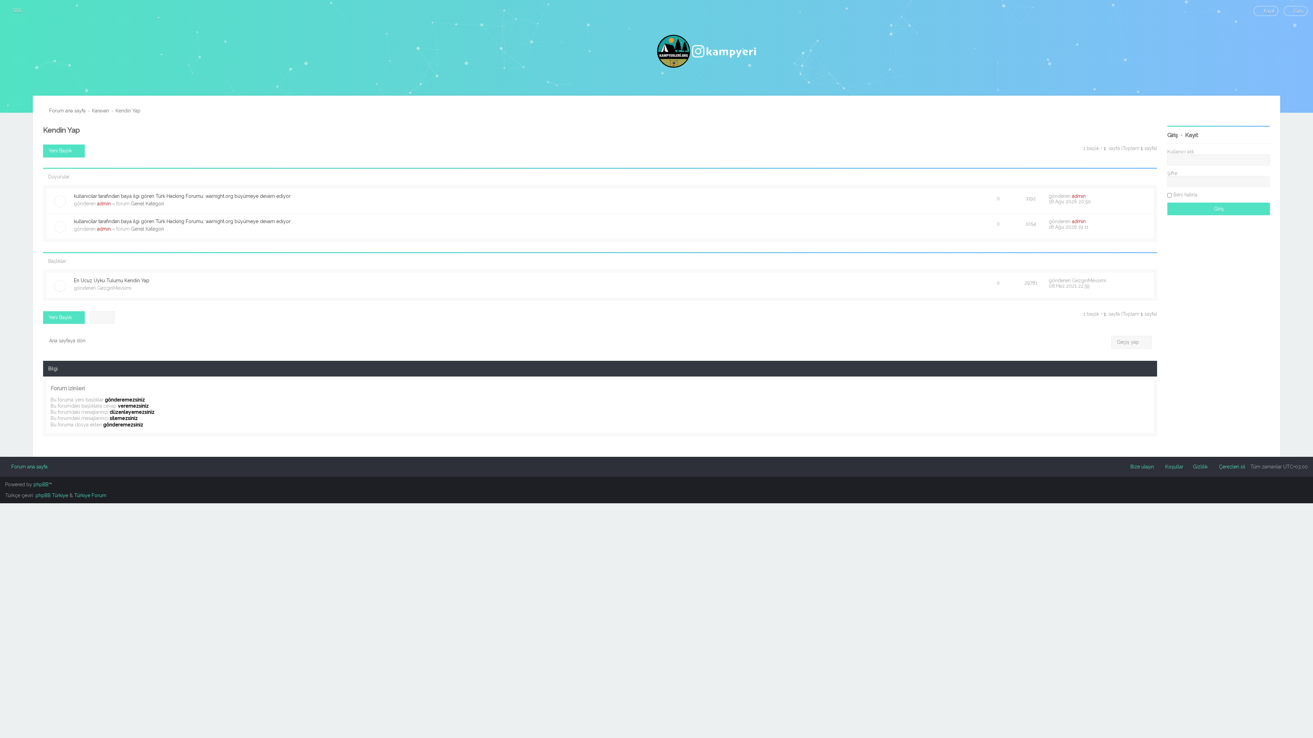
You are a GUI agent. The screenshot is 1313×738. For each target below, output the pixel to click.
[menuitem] (14, 10)
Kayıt (1191, 135)
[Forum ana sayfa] (707, 51)
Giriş (1172, 135)
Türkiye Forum (90, 495)
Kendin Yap (61, 130)
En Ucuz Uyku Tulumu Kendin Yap (111, 280)
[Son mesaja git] (1089, 196)
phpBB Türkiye (52, 495)
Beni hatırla (1185, 194)
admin (104, 203)
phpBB (41, 484)
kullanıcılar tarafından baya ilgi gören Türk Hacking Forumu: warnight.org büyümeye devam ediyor (182, 196)
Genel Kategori (147, 203)
